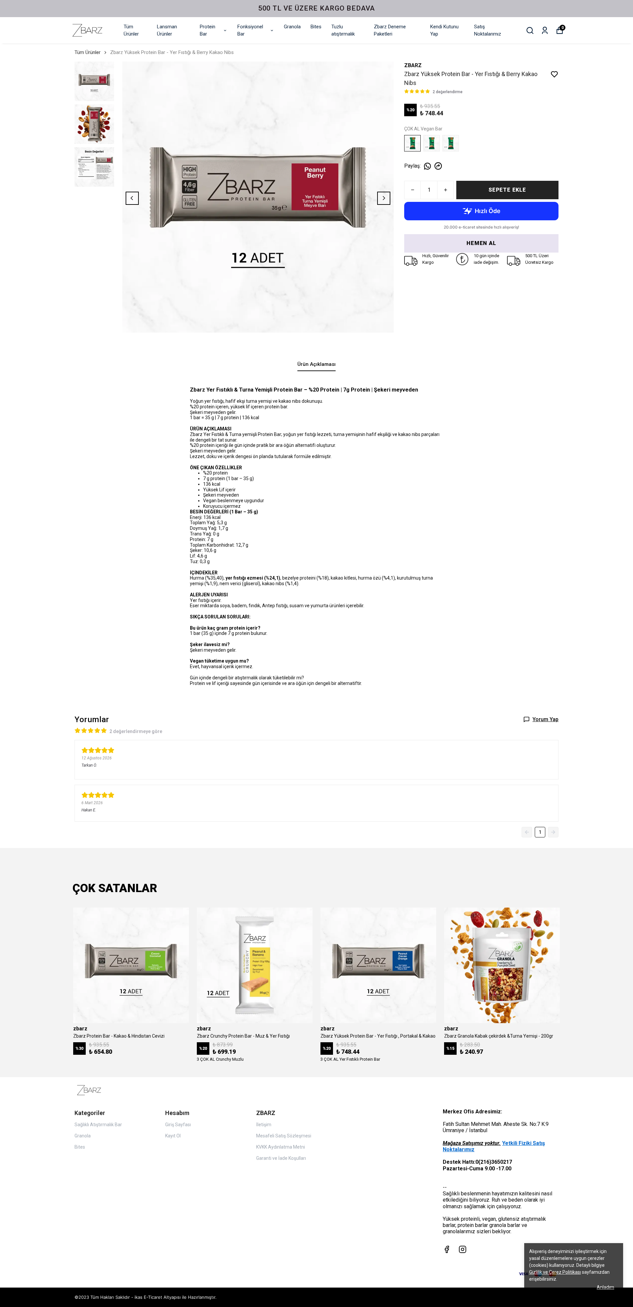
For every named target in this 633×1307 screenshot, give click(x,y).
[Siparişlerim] (545, 30)
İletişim (263, 1124)
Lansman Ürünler (167, 30)
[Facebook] (447, 1249)
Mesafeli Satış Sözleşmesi (283, 1135)
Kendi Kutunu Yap (444, 30)
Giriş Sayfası (178, 1124)
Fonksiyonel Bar (250, 30)
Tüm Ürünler (131, 30)
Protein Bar (207, 30)
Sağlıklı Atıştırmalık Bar (98, 1124)
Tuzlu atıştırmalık (343, 30)
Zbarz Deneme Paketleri (390, 30)
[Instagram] (463, 1249)
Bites (316, 27)
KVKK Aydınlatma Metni (280, 1147)
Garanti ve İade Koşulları (281, 1158)
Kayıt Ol (173, 1135)
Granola (292, 27)
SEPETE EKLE (507, 190)
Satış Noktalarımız (487, 30)
